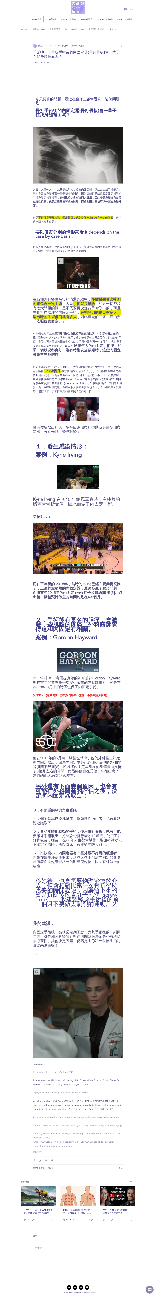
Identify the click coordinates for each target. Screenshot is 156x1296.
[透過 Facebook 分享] (34, 1160)
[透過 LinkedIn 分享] (46, 1160)
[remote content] (78, 76)
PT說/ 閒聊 (37, 1152)
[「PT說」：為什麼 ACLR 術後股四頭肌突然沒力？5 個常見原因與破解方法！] (38, 1196)
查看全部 (131, 1181)
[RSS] (69, 1287)
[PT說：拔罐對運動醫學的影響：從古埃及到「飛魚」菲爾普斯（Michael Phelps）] (78, 1196)
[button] (78, 273)
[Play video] (78, 548)
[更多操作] (121, 45)
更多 (111, 29)
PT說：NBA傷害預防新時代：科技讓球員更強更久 (117, 1211)
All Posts (24, 29)
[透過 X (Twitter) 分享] (40, 1160)
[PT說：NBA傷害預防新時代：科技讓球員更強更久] (117, 1196)
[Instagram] (81, 1287)
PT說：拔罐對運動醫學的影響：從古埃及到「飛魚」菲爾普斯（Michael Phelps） (77, 1212)
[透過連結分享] (52, 1160)
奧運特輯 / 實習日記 (97, 29)
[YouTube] (87, 1287)
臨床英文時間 (55, 29)
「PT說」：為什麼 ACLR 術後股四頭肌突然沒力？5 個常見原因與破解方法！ (38, 1212)
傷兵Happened (39, 29)
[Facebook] (75, 1287)
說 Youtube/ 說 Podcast (74, 29)
